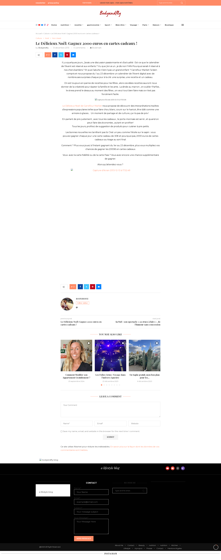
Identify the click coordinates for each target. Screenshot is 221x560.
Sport (107, 25)
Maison (156, 25)
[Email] (42, 25)
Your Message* (81, 517)
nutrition (65, 25)
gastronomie (93, 25)
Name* (77, 488)
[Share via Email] (73, 54)
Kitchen (175, 545)
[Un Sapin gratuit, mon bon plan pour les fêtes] (144, 355)
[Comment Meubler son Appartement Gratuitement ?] (76, 355)
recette (77, 25)
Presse (149, 548)
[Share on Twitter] (61, 54)
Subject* (78, 508)
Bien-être (120, 25)
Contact (131, 545)
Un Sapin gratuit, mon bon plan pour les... (145, 376)
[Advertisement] (110, 262)
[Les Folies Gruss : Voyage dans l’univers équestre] (110, 355)
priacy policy (53, 3)
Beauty (142, 545)
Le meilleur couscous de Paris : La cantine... (118, 3)
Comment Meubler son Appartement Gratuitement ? (76, 376)
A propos (138, 548)
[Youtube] (39, 25)
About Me (119, 545)
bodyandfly (43, 48)
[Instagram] (36, 25)
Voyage (133, 25)
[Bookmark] (89, 343)
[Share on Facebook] (54, 54)
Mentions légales (175, 548)
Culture (46, 33)
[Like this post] (49, 54)
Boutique (169, 25)
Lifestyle (127, 548)
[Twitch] (45, 25)
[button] (95, 3)
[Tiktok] (48, 25)
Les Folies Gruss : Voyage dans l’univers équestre (110, 376)
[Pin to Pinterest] (67, 54)
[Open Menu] (182, 25)
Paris (144, 25)
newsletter (40, 3)
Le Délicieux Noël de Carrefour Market (82, 106)
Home (54, 25)
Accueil (39, 33)
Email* (77, 498)
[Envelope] (173, 468)
